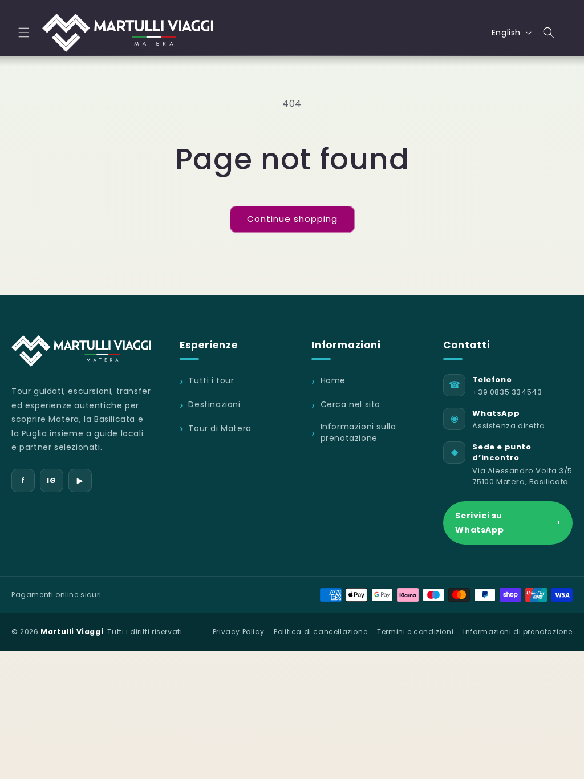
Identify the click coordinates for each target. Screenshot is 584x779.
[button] (23, 32)
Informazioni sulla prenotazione (358, 432)
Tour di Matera (219, 428)
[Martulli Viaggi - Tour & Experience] (81, 351)
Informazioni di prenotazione (518, 631)
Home (333, 380)
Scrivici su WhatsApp (508, 522)
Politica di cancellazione (320, 631)
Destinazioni (214, 404)
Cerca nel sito (350, 404)
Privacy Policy (238, 631)
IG (51, 480)
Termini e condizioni (415, 631)
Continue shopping (292, 219)
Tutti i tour (211, 380)
